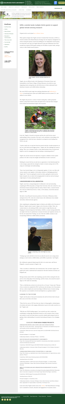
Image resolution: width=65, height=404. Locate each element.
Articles (6, 29)
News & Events (8, 31)
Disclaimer (49, 396)
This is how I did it (8, 39)
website (43, 385)
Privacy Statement (42, 396)
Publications (7, 44)
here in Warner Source (39, 33)
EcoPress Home (8, 26)
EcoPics (6, 46)
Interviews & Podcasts (9, 33)
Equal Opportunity (33, 396)
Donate (61, 2)
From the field (7, 42)
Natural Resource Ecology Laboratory (29, 3)
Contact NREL (26, 396)
